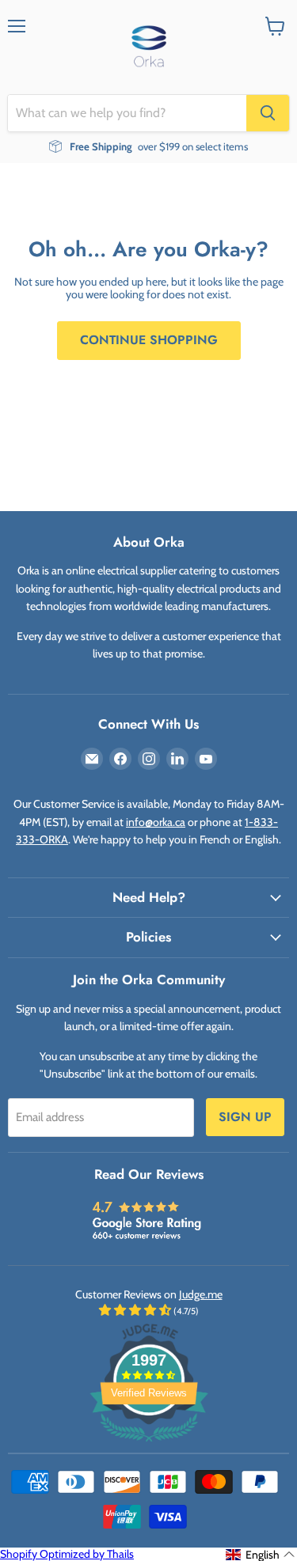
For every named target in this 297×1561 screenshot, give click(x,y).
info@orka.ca (155, 822)
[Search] (267, 113)
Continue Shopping (149, 340)
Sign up (245, 1117)
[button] (260, 1554)
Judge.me (201, 1294)
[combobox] (127, 113)
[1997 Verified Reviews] (149, 1445)
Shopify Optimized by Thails (67, 1554)
